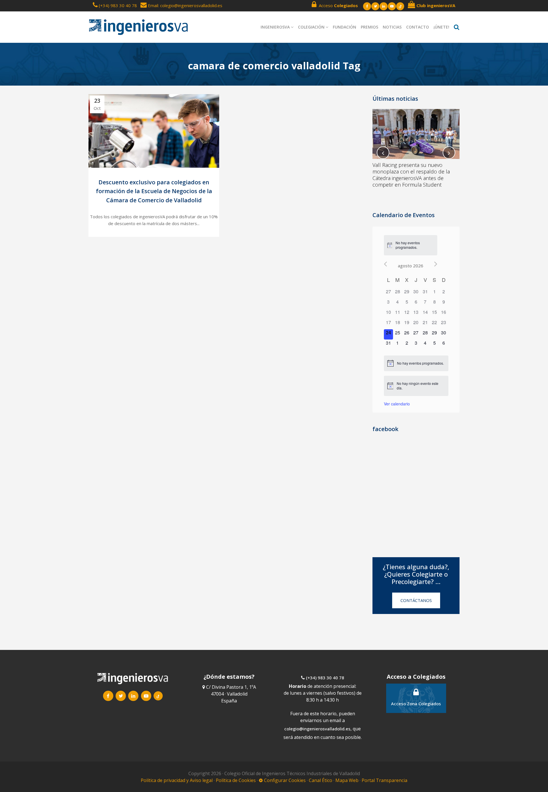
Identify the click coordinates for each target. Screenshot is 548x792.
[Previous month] (385, 264)
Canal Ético (320, 780)
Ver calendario (397, 404)
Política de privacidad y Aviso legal (177, 780)
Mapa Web (346, 780)
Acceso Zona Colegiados (416, 703)
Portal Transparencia (384, 780)
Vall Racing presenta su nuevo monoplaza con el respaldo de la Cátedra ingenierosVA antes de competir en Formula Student (411, 174)
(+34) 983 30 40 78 (118, 5)
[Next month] (435, 264)
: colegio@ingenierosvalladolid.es (190, 5)
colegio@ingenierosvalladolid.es (317, 729)
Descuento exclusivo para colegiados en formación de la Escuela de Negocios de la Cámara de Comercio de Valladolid (154, 191)
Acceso (337, 5)
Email (152, 5)
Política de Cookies (236, 780)
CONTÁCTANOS (416, 600)
